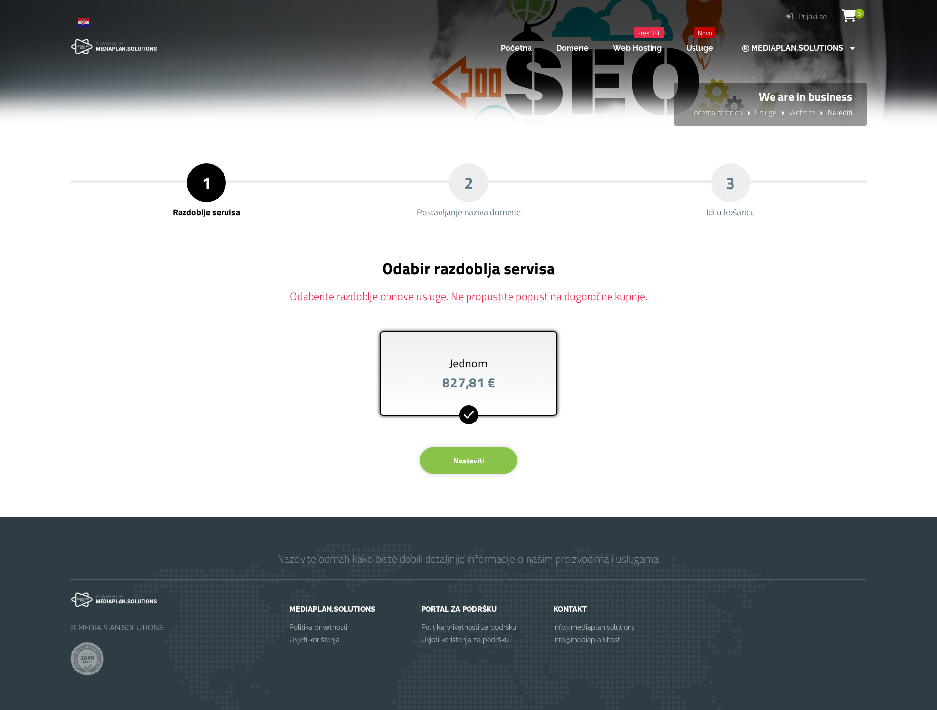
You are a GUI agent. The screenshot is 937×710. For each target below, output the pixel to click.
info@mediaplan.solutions (594, 627)
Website (802, 112)
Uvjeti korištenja (314, 640)
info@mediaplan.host (586, 640)
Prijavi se (811, 16)
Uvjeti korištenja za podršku (465, 640)
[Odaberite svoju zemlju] (87, 22)
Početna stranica (715, 112)
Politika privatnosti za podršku (468, 627)
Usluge (765, 112)
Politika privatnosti (318, 627)
